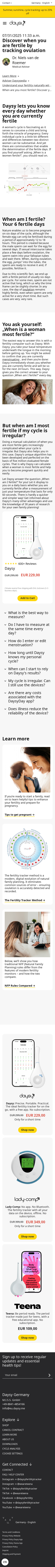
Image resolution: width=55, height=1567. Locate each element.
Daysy (10, 568)
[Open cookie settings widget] (5, 1562)
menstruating (10, 359)
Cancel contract (13, 1430)
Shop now (27, 1130)
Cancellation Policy (10, 1546)
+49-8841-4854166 (13, 1404)
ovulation (28, 289)
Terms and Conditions (11, 1532)
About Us (8, 1439)
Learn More (9, 76)
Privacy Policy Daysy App (12, 1539)
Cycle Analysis (11, 1448)
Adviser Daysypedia (14, 80)
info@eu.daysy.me (13, 1408)
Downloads (10, 1444)
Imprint (5, 1550)
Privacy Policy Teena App (12, 1543)
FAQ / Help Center (13, 1474)
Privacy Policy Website (11, 1536)
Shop (5, 1425)
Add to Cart (27, 598)
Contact (7, 1469)
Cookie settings (12, 1453)
